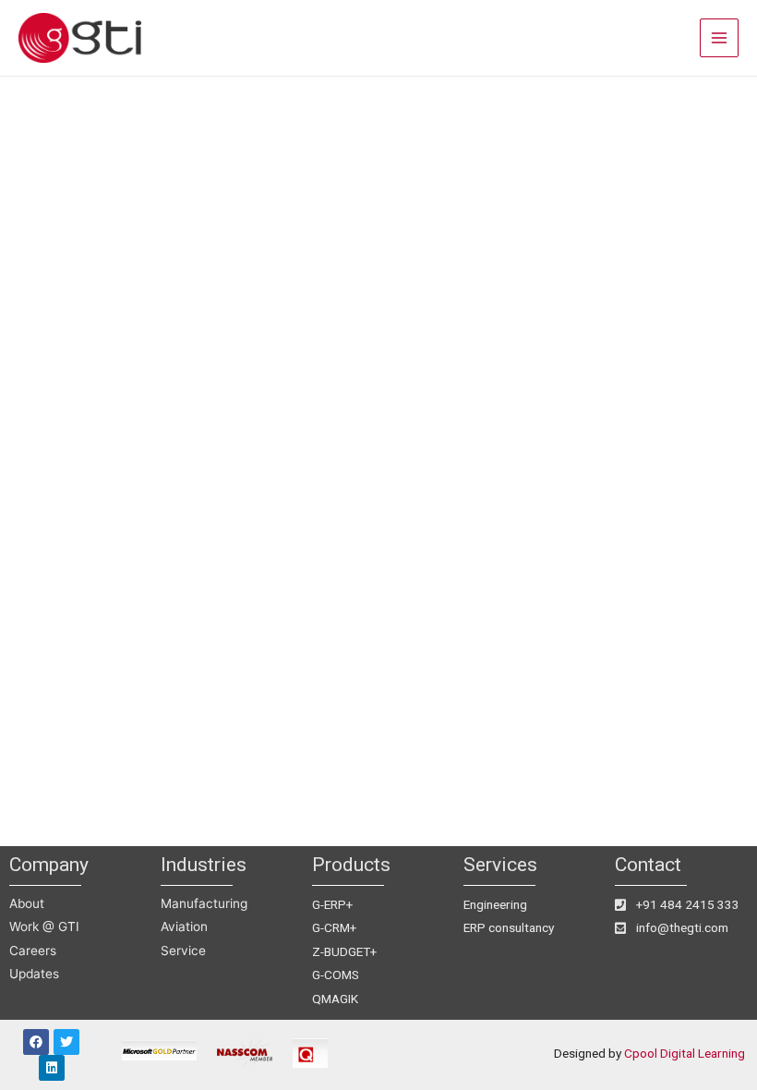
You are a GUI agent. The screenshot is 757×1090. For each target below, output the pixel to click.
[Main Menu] (719, 38)
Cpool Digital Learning (684, 1053)
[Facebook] (36, 1042)
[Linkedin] (52, 1068)
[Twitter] (66, 1042)
